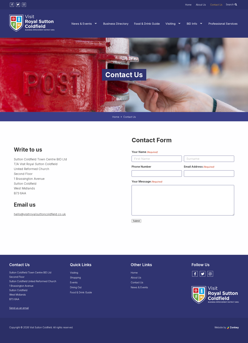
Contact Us (216, 4)
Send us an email (19, 308)
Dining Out (75, 287)
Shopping (75, 277)
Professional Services (223, 23)
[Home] (31, 29)
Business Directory (115, 23)
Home (188, 4)
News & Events (82, 23)
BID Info (192, 23)
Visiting (170, 23)
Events (74, 282)
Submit (136, 221)
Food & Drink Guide (147, 23)
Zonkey (234, 327)
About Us (201, 4)
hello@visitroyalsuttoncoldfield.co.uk (40, 214)
